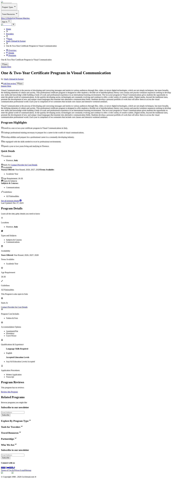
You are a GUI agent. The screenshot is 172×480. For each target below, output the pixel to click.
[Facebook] (2, 468)
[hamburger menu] (13, 24)
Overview (12, 50)
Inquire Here (6, 67)
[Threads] (4, 468)
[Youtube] (8, 468)
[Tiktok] (14, 468)
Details (11, 53)
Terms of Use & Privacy (10, 470)
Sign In (5, 22)
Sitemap (28, 470)
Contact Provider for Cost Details (24, 165)
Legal (22, 470)
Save (5, 64)
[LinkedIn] (12, 468)
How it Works (6, 18)
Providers (10, 34)
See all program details (10, 201)
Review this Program (9, 392)
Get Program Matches (21, 18)
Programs (12, 55)
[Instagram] (6, 468)
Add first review (9, 83)
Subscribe (5, 415)
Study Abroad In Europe (16, 41)
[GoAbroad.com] (6, 2)
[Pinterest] (10, 468)
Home (8, 29)
